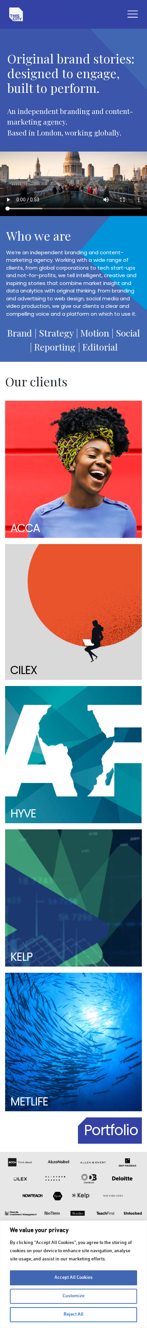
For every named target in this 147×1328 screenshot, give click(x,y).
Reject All (73, 1314)
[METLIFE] (73, 1041)
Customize (73, 1296)
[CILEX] (73, 612)
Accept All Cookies (73, 1277)
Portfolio (111, 1130)
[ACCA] (73, 469)
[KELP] (73, 897)
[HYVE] (73, 754)
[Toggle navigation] (133, 14)
